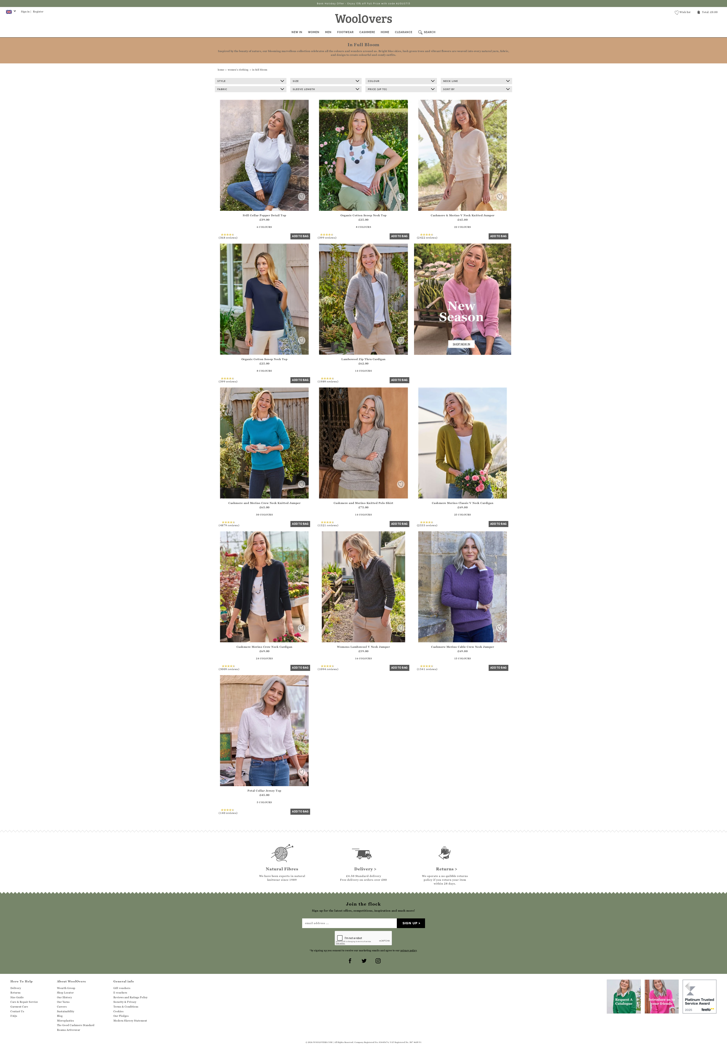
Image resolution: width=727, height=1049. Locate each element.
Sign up (410, 923)
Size (296, 81)
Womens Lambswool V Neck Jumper (363, 646)
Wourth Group (66, 988)
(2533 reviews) (427, 525)
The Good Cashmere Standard (75, 1025)
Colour (374, 81)
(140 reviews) (228, 812)
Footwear (345, 32)
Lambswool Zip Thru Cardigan (363, 359)
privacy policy (408, 950)
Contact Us (17, 1011)
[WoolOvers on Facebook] (349, 960)
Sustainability (65, 1011)
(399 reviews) (327, 237)
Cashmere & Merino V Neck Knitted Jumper (463, 215)
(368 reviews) (228, 237)
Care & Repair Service (24, 1001)
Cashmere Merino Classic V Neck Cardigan (463, 503)
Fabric (222, 89)
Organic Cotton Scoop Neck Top (363, 215)
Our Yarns (63, 1001)
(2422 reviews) (427, 237)
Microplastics (65, 1020)
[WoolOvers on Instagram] (377, 960)
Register (38, 11)
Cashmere (367, 32)
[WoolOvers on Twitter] (363, 960)
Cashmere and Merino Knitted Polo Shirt (363, 503)
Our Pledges (121, 1015)
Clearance (403, 32)
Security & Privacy (125, 1001)
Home (385, 32)
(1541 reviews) (427, 669)
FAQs (13, 1015)
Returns (15, 992)
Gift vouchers (121, 988)
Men (328, 32)
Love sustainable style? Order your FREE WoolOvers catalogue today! (363, 3)
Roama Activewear (68, 1029)
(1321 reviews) (328, 525)
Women (313, 32)
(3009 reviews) (229, 669)
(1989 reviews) (328, 381)
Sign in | (26, 11)
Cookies (118, 1011)
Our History (64, 997)
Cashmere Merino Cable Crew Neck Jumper (462, 646)
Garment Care (19, 1006)
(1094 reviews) (328, 669)
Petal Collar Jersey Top (264, 790)
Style (221, 81)
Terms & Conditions (125, 1006)
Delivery (15, 988)
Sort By (449, 89)
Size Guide (17, 997)
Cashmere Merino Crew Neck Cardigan (264, 646)
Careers (62, 1006)
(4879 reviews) (229, 525)
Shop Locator (65, 992)
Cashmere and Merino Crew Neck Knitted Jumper (264, 503)
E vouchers (120, 992)
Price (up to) (377, 89)
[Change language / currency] (10, 12)
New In (297, 32)
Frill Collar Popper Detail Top (264, 215)
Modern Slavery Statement (130, 1020)
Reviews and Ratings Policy (130, 997)
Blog (60, 1015)
